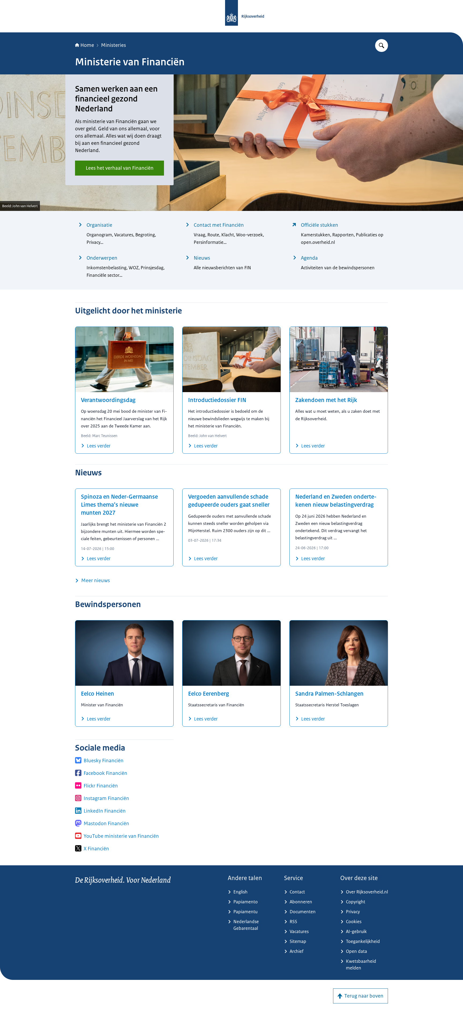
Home (87, 45)
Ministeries (113, 45)
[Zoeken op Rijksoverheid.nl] (381, 45)
